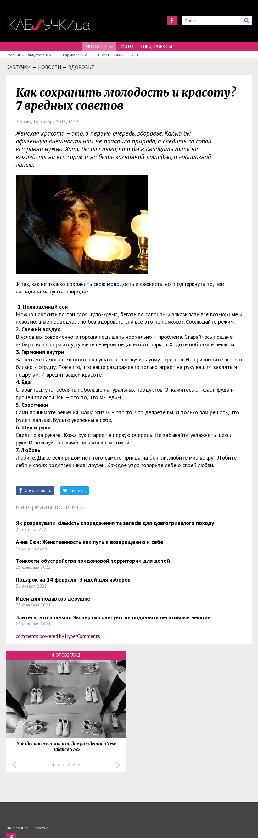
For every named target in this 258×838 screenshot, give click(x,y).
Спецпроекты (156, 46)
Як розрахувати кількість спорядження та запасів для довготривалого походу (115, 523)
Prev (14, 765)
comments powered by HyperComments (58, 636)
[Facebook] (172, 20)
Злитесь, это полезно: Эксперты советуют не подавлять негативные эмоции (113, 617)
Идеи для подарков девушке (53, 598)
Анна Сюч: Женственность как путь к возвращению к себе (89, 541)
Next (118, 765)
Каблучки (18, 67)
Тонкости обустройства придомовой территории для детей (93, 560)
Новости (96, 46)
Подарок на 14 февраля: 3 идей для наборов (73, 579)
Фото (126, 46)
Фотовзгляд (66, 655)
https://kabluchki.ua (49, 24)
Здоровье (81, 67)
